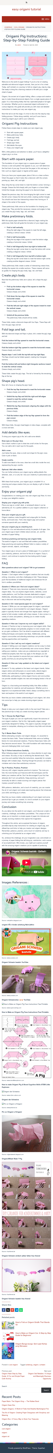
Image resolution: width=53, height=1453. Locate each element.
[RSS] (26, 2)
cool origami (13, 1364)
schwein (42, 1364)
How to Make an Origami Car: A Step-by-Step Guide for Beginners (33, 1334)
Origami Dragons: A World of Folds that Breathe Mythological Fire (25, 1409)
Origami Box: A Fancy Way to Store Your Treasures (20, 1419)
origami (35, 1364)
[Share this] (4, 1310)
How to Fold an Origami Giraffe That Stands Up (32, 1323)
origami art (5, 1436)
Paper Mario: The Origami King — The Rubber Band (20, 1401)
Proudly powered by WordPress (19, 1448)
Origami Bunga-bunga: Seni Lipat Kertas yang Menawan (31, 1345)
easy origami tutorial (26, 9)
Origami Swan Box (8, 1405)
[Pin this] (12, 1310)
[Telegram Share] (16, 1310)
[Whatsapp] (21, 1310)
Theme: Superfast (38, 1448)
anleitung (29, 1364)
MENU (47, 19)
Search (4, 1386)
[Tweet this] (8, 1310)
